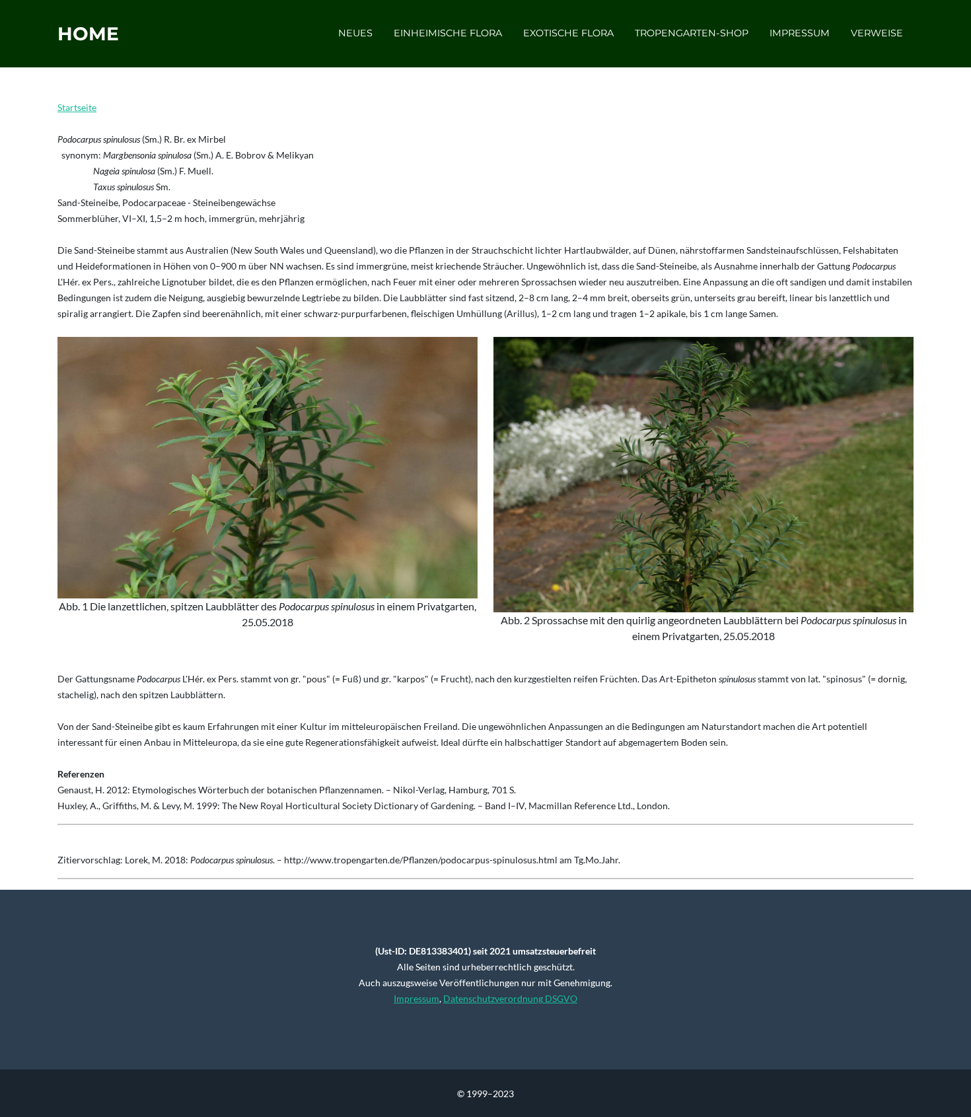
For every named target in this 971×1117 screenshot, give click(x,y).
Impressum (800, 33)
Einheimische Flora (448, 33)
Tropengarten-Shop (691, 33)
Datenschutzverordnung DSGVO (510, 998)
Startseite (76, 107)
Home (88, 33)
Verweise (877, 33)
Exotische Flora (568, 33)
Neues (355, 33)
